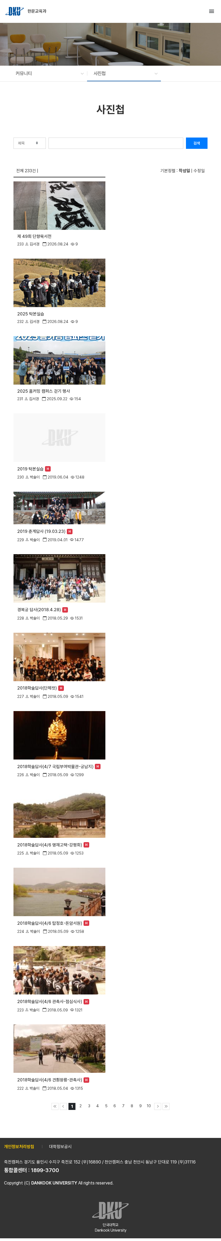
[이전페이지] (63, 1106)
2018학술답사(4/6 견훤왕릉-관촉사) (49, 1079)
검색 (197, 143)
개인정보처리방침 (19, 1146)
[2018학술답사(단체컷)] (59, 656)
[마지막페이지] (166, 1106)
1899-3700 (45, 1170)
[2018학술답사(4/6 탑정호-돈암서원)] (59, 891)
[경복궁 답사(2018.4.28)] (59, 578)
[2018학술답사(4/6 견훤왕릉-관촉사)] (59, 1048)
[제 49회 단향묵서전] (59, 205)
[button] (47, 73)
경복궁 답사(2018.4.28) (39, 609)
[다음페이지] (157, 1106)
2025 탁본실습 (30, 314)
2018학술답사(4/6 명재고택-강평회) (49, 845)
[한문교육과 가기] (15, 11)
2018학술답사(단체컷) (37, 688)
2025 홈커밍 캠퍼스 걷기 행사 (43, 391)
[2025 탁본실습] (59, 282)
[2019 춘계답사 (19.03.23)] (59, 507)
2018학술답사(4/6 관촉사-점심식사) (49, 1001)
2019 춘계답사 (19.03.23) (41, 531)
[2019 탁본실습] (59, 437)
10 (149, 1105)
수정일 (199, 170)
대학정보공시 (60, 1146)
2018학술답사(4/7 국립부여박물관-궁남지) (55, 766)
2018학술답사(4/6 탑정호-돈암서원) (49, 923)
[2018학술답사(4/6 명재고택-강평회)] (59, 813)
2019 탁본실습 (30, 469)
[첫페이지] (54, 1106)
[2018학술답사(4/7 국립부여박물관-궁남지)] (59, 735)
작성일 (184, 170)
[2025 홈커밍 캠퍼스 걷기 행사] (59, 359)
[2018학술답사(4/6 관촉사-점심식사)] (59, 970)
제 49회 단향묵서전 (34, 236)
